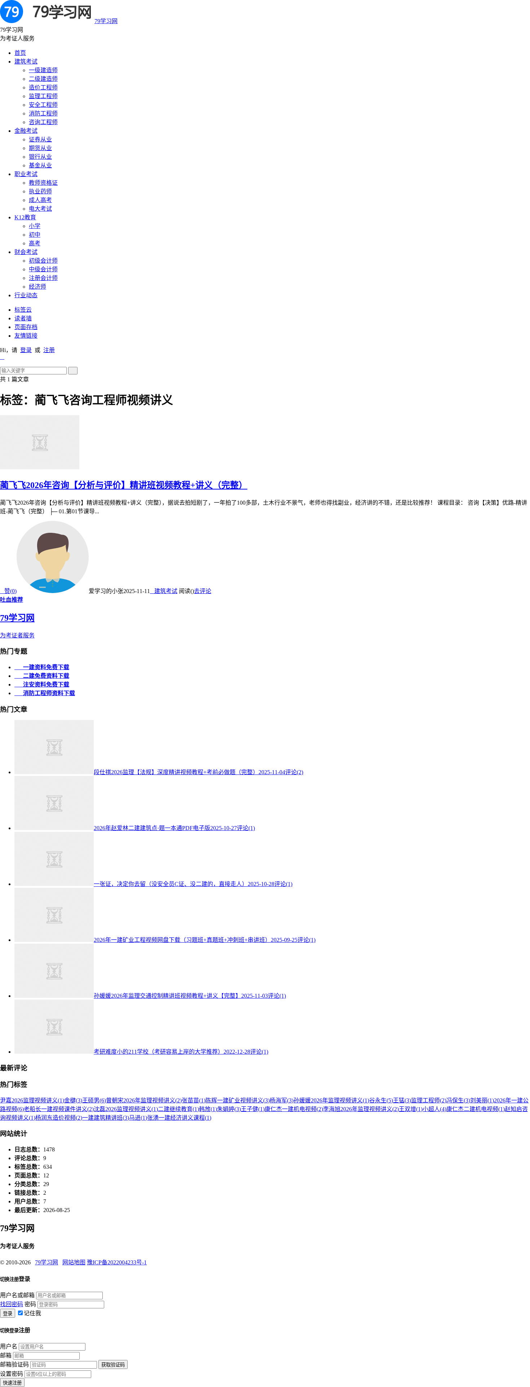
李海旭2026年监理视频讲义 (361, 1109)
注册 (49, 350)
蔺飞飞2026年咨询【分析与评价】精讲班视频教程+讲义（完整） (123, 485)
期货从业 (40, 148)
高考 (34, 243)
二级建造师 (43, 79)
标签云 (23, 310)
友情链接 (25, 336)
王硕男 (94, 1100)
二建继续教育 (178, 1109)
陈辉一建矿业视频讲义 (238, 1100)
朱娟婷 (229, 1109)
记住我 (32, 1313)
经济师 (37, 287)
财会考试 (25, 252)
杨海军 (281, 1100)
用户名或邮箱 (17, 1295)
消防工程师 (43, 113)
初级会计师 (43, 261)
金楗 (73, 1100)
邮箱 (6, 1355)
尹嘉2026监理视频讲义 (32, 1100)
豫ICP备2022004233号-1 (117, 1262)
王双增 (411, 1109)
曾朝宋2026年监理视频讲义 (144, 1100)
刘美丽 (482, 1100)
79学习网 (106, 21)
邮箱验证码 (14, 1364)
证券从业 (40, 139)
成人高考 (40, 200)
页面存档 (25, 327)
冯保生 (458, 1100)
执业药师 (40, 191)
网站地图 (73, 1262)
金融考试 (25, 131)
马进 (138, 1118)
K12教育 (25, 217)
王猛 (402, 1100)
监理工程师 (43, 96)
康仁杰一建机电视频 (294, 1109)
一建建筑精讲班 (105, 1118)
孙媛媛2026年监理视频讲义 (331, 1100)
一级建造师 (43, 70)
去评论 (202, 591)
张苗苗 (194, 1100)
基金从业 (40, 165)
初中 (34, 235)
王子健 (253, 1109)
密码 (30, 1304)
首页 (20, 53)
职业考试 (25, 174)
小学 (34, 226)
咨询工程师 (43, 122)
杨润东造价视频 (58, 1118)
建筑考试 (25, 61)
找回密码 (11, 1304)
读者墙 (23, 318)
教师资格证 (43, 183)
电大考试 (40, 209)
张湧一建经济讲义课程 (179, 1118)
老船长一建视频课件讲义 (59, 1109)
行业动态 (25, 295)
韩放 (208, 1109)
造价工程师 (43, 87)
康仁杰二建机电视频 (475, 1109)
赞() (8, 591)
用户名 (8, 1346)
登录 (26, 350)
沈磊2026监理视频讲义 (126, 1109)
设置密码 (11, 1374)
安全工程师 (43, 105)
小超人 (434, 1109)
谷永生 (381, 1100)
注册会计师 (43, 278)
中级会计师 (43, 269)
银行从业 (40, 157)
